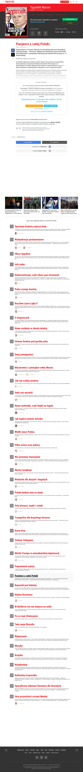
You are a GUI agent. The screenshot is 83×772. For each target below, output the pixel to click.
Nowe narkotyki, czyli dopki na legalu (34, 405)
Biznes (27, 750)
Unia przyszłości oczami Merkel (31, 696)
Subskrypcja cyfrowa (61, 14)
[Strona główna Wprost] (9, 2)
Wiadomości (20, 750)
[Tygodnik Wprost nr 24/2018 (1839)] (16, 21)
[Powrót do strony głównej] (6, 750)
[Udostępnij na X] (13, 54)
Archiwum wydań (40, 14)
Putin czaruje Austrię (25, 289)
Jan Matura (20, 524)
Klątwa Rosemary (23, 594)
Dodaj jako (39, 151)
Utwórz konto (70, 19)
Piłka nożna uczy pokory (27, 445)
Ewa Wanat (20, 399)
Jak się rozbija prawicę (26, 380)
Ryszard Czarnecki (21, 703)
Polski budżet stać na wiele (29, 492)
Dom (46, 750)
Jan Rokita (19, 361)
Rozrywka (51, 750)
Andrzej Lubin (20, 511)
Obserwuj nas (39, 146)
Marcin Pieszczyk (20, 630)
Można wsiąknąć (23, 470)
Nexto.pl (74, 32)
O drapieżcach (22, 317)
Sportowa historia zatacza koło (30, 226)
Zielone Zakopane (24, 540)
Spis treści (32, 14)
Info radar (20, 264)
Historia (57, 750)
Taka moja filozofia (24, 624)
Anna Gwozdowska (21, 560)
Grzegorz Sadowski (21, 486)
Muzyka (19, 645)
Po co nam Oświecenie (26, 616)
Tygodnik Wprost (40, 7)
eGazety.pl (57, 32)
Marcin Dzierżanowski (21, 374)
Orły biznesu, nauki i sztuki (29, 505)
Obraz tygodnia (22, 253)
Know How (20, 530)
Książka (19, 655)
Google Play (52, 124)
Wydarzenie (21, 636)
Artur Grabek (20, 348)
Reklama (43, 752)
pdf (32, 35)
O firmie (26, 752)
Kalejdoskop (21, 664)
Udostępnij (29, 142)
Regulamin (48, 752)
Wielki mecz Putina (24, 432)
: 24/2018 (36, 10)
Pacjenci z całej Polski (26, 575)
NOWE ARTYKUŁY (41, 111)
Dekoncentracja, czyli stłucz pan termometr (37, 275)
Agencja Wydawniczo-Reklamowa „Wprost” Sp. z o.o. (39, 764)
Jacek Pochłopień (21, 233)
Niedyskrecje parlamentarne (29, 239)
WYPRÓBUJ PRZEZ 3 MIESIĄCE (34, 106)
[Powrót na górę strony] (77, 750)
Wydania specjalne (50, 14)
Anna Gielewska (31, 374)
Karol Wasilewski (20, 463)
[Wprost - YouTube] (46, 757)
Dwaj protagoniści (24, 354)
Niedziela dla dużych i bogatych (31, 479)
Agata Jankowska (21, 412)
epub (39, 35)
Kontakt (30, 752)
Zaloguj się (45, 108)
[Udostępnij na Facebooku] (13, 50)
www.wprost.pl (43, 768)
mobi (45, 35)
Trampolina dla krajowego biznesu (32, 517)
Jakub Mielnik (20, 297)
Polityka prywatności (54, 752)
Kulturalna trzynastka (26, 675)
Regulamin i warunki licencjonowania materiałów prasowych (33, 130)
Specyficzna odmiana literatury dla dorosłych (38, 685)
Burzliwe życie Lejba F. (26, 303)
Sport (37, 750)
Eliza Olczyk (20, 247)
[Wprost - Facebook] (37, 757)
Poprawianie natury (25, 566)
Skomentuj (56, 142)
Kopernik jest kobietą (26, 585)
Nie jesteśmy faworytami (27, 457)
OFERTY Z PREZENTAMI (50, 106)
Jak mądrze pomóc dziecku (29, 418)
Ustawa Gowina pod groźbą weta (31, 341)
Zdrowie (32, 750)
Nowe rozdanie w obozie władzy (31, 328)
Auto (42, 750)
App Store (46, 124)
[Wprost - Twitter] (41, 757)
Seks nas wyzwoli (24, 392)
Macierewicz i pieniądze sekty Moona (34, 367)
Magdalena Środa (21, 311)
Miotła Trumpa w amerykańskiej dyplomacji (37, 553)
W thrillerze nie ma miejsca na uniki (33, 606)
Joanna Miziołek (28, 247)
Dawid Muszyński (21, 450)
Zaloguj (70, 23)
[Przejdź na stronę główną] (3, 2)
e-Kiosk (68, 32)
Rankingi (63, 750)
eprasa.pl (63, 32)
